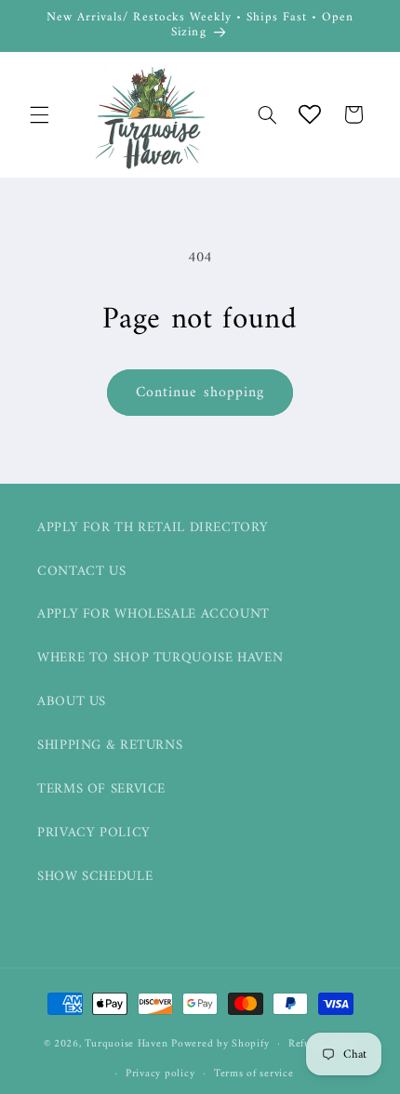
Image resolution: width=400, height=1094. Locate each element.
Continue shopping (200, 393)
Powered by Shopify (220, 1043)
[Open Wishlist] (309, 114)
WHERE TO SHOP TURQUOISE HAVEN (160, 658)
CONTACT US (81, 571)
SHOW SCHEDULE (95, 876)
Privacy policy (160, 1073)
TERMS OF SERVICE (101, 789)
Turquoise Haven (126, 1043)
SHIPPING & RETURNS (109, 745)
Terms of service (254, 1073)
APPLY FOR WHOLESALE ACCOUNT (153, 614)
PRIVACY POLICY (94, 832)
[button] (39, 114)
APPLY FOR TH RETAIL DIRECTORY (152, 527)
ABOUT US (71, 701)
